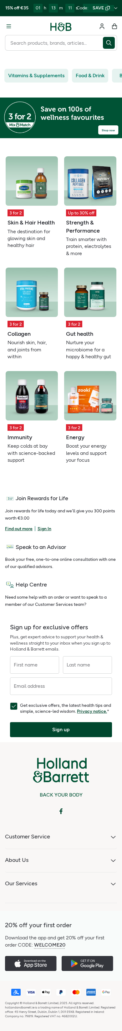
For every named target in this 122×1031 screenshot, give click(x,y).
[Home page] (61, 26)
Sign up (61, 729)
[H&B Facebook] (61, 811)
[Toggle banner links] (115, 8)
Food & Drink (90, 75)
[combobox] (54, 43)
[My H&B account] (102, 26)
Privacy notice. (92, 711)
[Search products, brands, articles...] (110, 43)
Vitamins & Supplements (36, 75)
